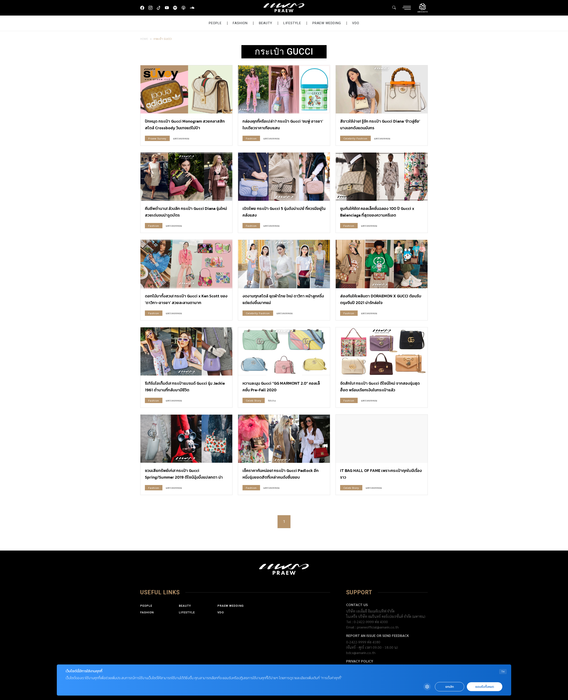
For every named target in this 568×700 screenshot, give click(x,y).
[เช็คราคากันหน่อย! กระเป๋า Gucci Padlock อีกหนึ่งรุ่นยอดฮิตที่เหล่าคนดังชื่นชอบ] (284, 439)
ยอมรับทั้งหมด (484, 686)
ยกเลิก (449, 686)
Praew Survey (157, 138)
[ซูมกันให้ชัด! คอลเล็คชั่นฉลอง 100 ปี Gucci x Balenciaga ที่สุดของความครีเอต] (382, 177)
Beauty (265, 23)
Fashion (240, 23)
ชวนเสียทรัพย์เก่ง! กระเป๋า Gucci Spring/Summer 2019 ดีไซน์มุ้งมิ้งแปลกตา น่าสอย (184, 477)
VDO (355, 23)
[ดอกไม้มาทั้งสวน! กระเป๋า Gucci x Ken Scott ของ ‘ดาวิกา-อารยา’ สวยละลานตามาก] (186, 264)
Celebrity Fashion (355, 138)
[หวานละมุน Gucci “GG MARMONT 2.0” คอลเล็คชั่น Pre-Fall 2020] (284, 351)
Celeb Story (253, 400)
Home (144, 38)
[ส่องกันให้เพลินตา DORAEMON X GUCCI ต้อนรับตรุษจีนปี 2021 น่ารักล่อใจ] (382, 264)
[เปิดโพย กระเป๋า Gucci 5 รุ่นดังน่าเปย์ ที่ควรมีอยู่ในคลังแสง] (284, 177)
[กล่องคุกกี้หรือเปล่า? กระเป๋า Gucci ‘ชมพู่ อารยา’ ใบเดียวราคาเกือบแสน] (284, 89)
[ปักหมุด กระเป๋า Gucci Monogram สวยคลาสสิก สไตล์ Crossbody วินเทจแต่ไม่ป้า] (186, 89)
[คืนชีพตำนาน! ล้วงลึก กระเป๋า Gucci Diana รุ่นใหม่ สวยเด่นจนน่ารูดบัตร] (186, 177)
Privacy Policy (359, 661)
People (215, 23)
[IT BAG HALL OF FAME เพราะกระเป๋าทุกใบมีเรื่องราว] (382, 439)
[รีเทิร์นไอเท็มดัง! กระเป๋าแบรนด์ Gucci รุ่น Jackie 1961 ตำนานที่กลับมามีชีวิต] (186, 351)
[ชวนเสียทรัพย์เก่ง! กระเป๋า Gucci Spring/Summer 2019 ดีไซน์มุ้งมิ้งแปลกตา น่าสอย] (186, 439)
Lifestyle (292, 23)
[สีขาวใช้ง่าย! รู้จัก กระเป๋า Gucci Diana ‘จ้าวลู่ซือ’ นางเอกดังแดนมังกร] (382, 89)
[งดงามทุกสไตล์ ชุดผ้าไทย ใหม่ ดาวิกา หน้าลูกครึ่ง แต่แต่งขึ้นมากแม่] (284, 264)
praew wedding (326, 23)
